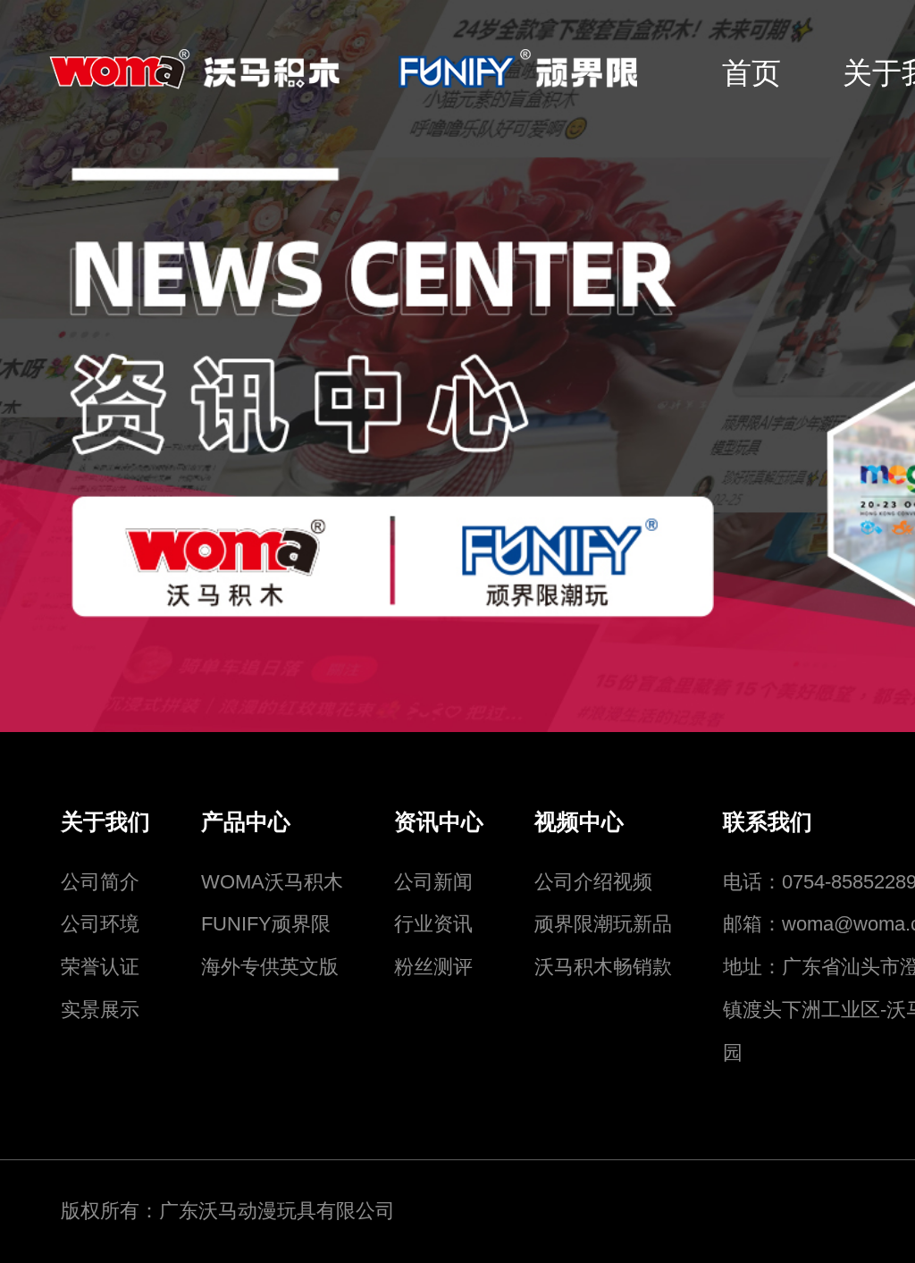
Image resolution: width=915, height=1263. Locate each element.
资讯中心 (438, 822)
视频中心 (579, 822)
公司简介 (100, 882)
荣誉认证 (100, 967)
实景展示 (100, 1009)
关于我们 (105, 822)
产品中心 (245, 822)
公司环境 (100, 924)
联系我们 (767, 822)
